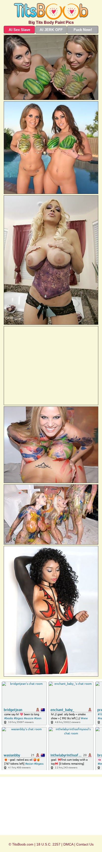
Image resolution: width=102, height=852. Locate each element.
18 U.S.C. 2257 (48, 844)
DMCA (68, 844)
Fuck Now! (83, 30)
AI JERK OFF (51, 30)
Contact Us (85, 844)
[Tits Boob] (51, 11)
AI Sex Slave (19, 30)
